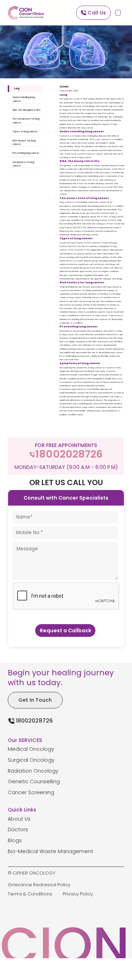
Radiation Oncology (33, 770)
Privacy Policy (78, 894)
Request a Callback (65, 630)
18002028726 (34, 721)
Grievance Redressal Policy (39, 885)
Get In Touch (35, 700)
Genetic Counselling (34, 781)
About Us (19, 818)
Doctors (18, 829)
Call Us (97, 12)
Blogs (15, 840)
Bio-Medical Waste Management (50, 851)
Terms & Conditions (30, 894)
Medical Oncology (31, 749)
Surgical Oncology (31, 759)
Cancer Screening (31, 792)
